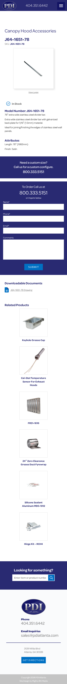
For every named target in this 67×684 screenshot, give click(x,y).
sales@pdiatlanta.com (39, 635)
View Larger (33, 92)
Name (6, 201)
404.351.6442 (37, 5)
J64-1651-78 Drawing (21, 290)
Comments (8, 237)
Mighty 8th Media (40, 680)
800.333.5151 (33, 171)
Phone (6, 213)
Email (6, 225)
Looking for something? (33, 570)
